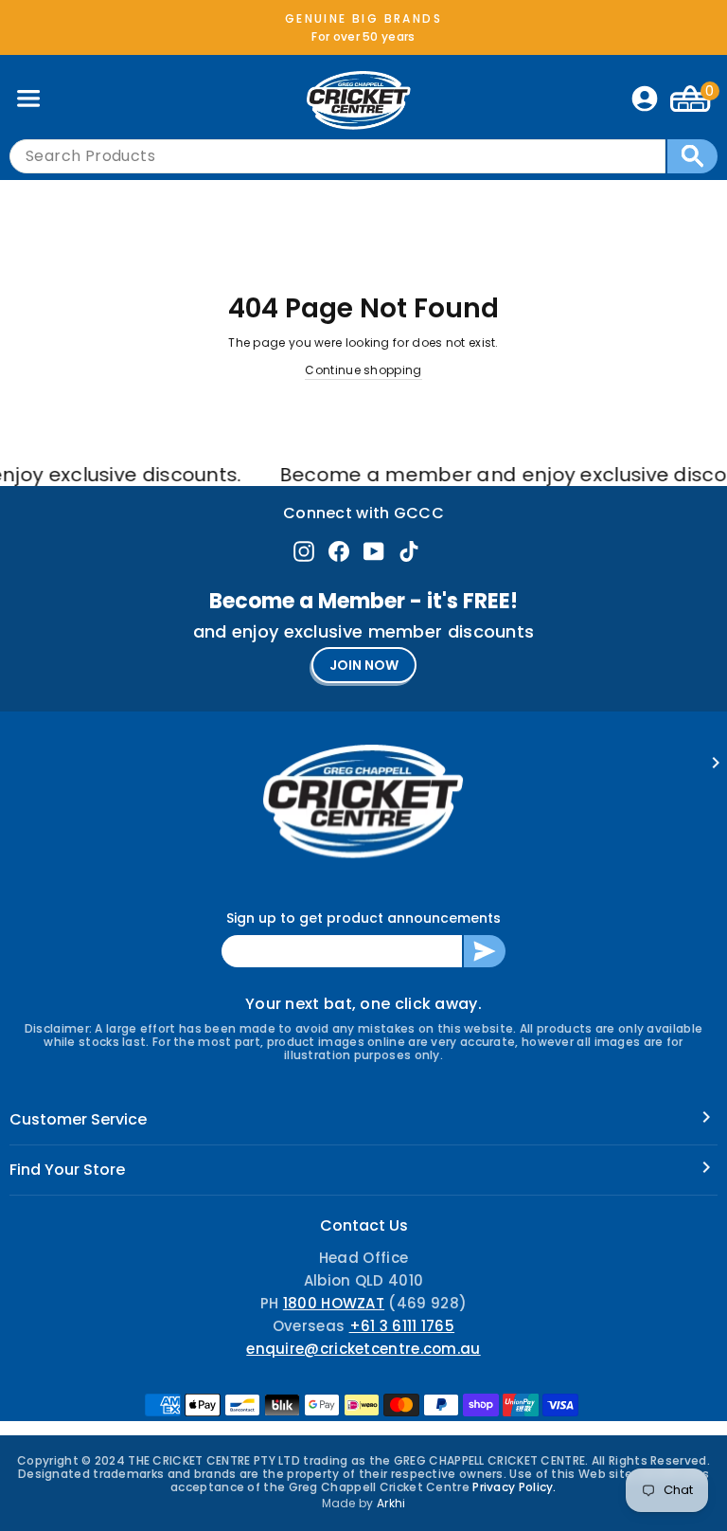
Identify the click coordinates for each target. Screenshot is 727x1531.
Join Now (364, 665)
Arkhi (391, 1503)
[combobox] (337, 156)
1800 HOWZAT (333, 1303)
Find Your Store (67, 1169)
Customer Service (78, 1119)
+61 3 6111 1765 (402, 1326)
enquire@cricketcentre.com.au (363, 1349)
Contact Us (364, 1225)
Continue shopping (363, 370)
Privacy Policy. (514, 1487)
